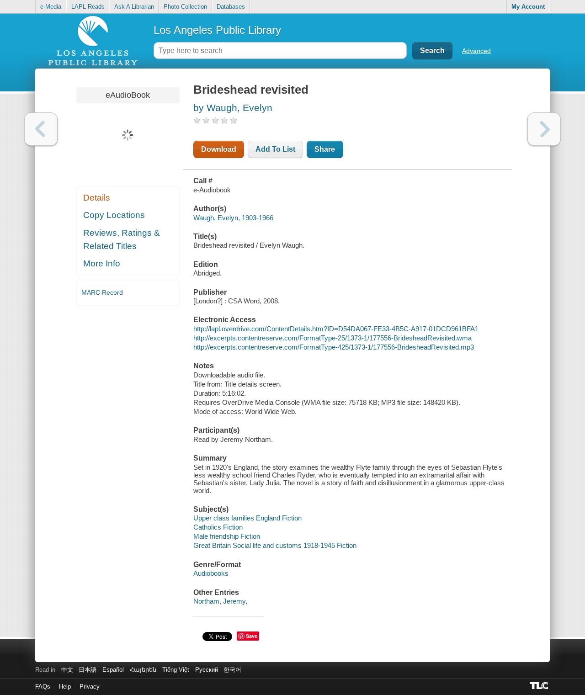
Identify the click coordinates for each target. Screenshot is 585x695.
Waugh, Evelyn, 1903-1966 (233, 218)
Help (65, 686)
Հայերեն (143, 669)
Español (113, 669)
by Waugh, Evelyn (232, 107)
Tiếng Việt (175, 669)
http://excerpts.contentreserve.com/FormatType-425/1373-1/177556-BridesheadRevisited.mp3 (333, 347)
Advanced (476, 50)
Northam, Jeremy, (220, 601)
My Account (528, 6)
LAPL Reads (88, 6)
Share (324, 149)
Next (544, 129)
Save (251, 635)
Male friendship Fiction (226, 536)
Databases (231, 6)
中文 (67, 669)
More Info (101, 263)
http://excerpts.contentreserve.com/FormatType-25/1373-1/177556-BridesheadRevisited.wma (332, 338)
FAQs (42, 686)
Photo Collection (185, 6)
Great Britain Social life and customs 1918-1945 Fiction (274, 545)
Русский (206, 669)
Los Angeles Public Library (217, 30)
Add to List (275, 149)
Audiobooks (211, 573)
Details (96, 197)
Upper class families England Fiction (247, 518)
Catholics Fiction (218, 527)
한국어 (232, 669)
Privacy (90, 686)
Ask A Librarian (134, 6)
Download (218, 149)
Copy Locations (114, 215)
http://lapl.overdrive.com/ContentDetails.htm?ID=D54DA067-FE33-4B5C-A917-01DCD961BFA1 (336, 329)
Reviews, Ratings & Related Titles (121, 239)
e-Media (50, 6)
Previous (41, 129)
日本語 (87, 669)
